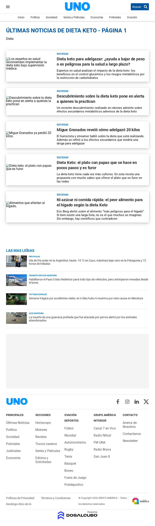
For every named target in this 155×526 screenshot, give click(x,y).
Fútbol (68, 428)
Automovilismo (75, 442)
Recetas (41, 437)
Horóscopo (43, 423)
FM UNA (99, 442)
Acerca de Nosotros (130, 425)
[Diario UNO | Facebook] (117, 401)
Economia (97, 17)
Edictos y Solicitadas (43, 460)
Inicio (21, 17)
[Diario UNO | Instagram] (127, 401)
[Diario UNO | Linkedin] (136, 401)
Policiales (115, 17)
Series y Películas (74, 17)
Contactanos (132, 434)
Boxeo (68, 470)
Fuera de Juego (75, 478)
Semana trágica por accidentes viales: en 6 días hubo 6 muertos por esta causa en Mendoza (86, 298)
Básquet (70, 463)
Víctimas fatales (38, 294)
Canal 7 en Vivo (105, 428)
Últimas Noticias (17, 423)
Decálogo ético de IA (18, 504)
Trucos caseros (46, 444)
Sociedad (51, 17)
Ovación (132, 17)
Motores (41, 430)
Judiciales (13, 451)
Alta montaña (36, 313)
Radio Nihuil (102, 435)
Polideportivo (73, 485)
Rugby (68, 449)
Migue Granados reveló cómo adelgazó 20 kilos (98, 129)
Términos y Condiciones (55, 498)
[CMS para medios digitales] (77, 515)
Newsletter (130, 441)
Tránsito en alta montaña (43, 275)
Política (35, 17)
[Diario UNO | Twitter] (146, 401)
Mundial (70, 435)
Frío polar (34, 256)
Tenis (68, 456)
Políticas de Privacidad (20, 498)
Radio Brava (102, 449)
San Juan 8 (102, 456)
